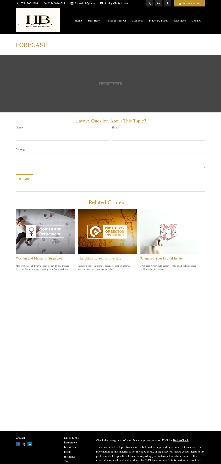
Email (115, 127)
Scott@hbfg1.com (85, 3)
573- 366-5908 (29, 3)
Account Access (191, 3)
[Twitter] (149, 3)
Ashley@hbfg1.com (116, 3)
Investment (70, 447)
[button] (78, 20)
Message (21, 149)
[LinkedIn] (158, 3)
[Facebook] (167, 3)
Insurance (69, 456)
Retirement (70, 442)
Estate (67, 452)
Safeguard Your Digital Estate (161, 258)
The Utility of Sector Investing (99, 258)
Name (19, 127)
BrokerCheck (181, 440)
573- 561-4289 (56, 3)
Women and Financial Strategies (39, 258)
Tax (66, 461)
